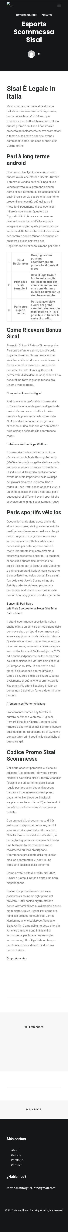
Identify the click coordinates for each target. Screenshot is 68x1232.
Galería (16, 1155)
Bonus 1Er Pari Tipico (20, 603)
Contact (16, 1165)
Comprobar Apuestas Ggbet (24, 393)
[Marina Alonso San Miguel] (10, 5)
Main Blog (34, 1109)
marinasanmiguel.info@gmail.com (31, 1188)
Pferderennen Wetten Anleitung (26, 703)
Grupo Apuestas (17, 958)
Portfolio (17, 1160)
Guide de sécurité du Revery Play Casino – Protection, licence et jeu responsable (34, 1055)
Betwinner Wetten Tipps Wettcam (27, 444)
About (15, 1150)
